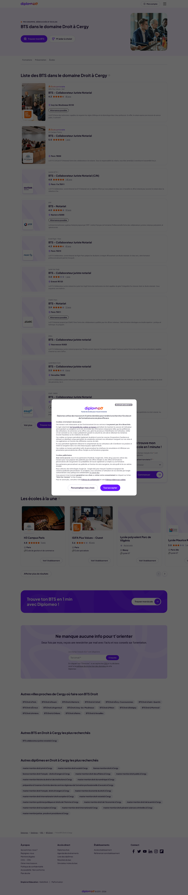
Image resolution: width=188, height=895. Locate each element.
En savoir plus (94, 473)
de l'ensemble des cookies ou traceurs (83, 427)
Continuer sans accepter (123, 405)
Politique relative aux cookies (116, 480)
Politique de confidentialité (90, 480)
